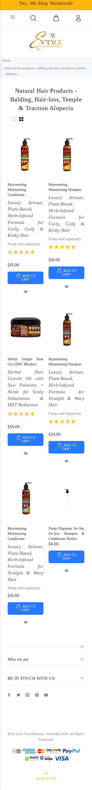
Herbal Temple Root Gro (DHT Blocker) (25, 382)
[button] (24, 252)
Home (7, 60)
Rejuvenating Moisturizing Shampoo (66, 212)
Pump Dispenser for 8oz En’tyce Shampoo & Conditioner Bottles (66, 534)
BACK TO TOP (46, 779)
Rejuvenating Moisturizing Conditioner (25, 214)
